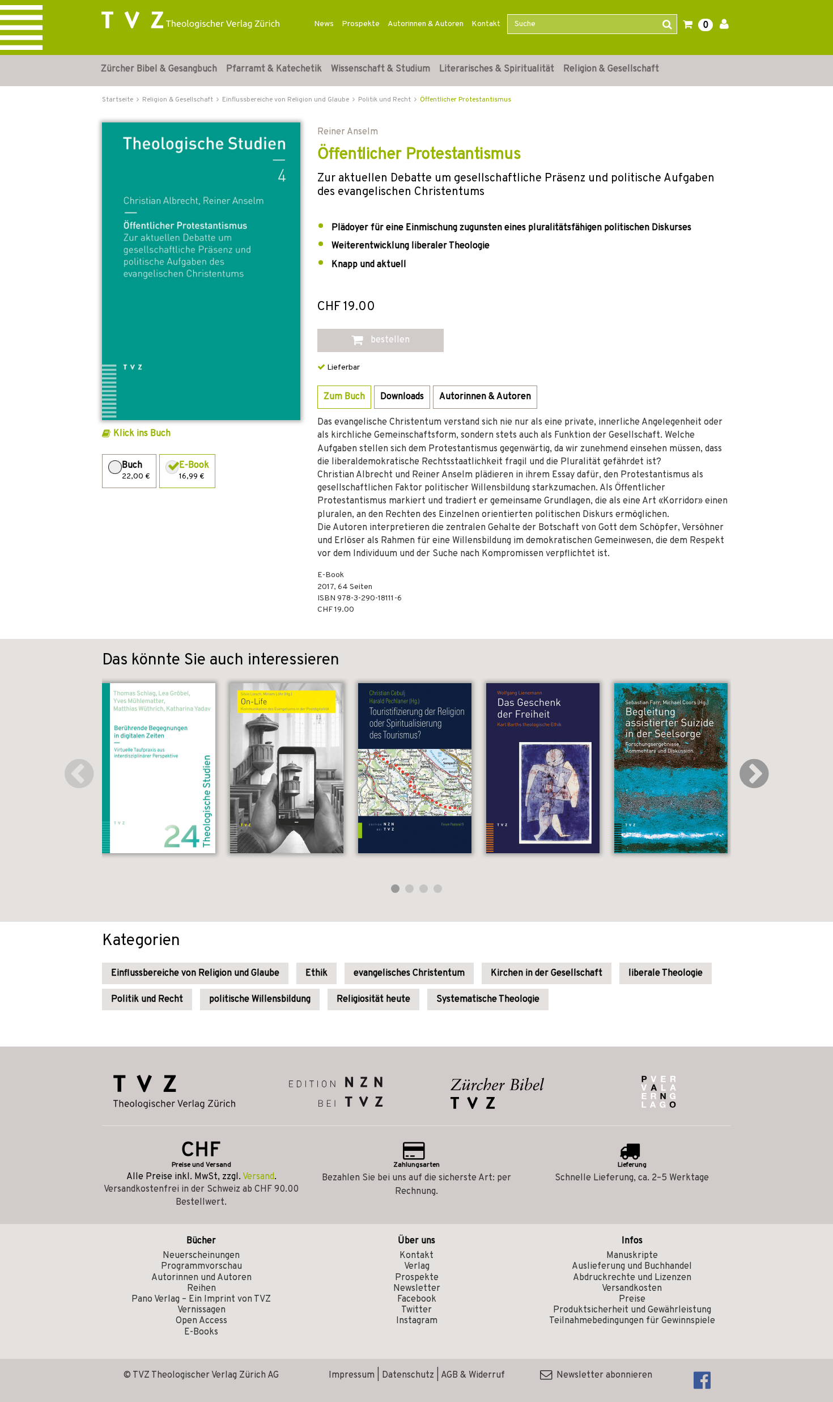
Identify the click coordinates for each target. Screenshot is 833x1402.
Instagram (416, 1321)
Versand (258, 1177)
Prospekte (361, 24)
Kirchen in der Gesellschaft (546, 973)
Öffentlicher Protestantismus (465, 99)
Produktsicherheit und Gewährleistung (632, 1310)
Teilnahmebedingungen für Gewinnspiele (632, 1321)
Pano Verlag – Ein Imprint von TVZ (201, 1299)
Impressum (352, 1375)
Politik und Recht (147, 999)
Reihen (201, 1288)
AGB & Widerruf (473, 1375)
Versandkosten (632, 1288)
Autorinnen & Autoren (426, 24)
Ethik (316, 973)
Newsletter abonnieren (602, 1375)
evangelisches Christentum (409, 973)
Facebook (416, 1299)
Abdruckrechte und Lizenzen (632, 1278)
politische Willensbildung (260, 999)
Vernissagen (201, 1310)
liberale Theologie (665, 973)
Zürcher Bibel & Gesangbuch (159, 69)
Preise (632, 1299)
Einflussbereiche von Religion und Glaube (195, 973)
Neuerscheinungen (201, 1255)
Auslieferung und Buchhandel (632, 1266)
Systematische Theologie (487, 999)
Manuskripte (632, 1255)
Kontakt (485, 24)
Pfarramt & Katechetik (274, 69)
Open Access (201, 1321)
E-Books (201, 1332)
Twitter (416, 1310)
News (324, 24)
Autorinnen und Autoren (201, 1278)
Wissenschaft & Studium (380, 69)
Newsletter (416, 1288)
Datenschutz (408, 1375)
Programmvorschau (201, 1266)
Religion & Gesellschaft (611, 69)
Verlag (417, 1266)
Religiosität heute (373, 999)
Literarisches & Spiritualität (496, 69)
